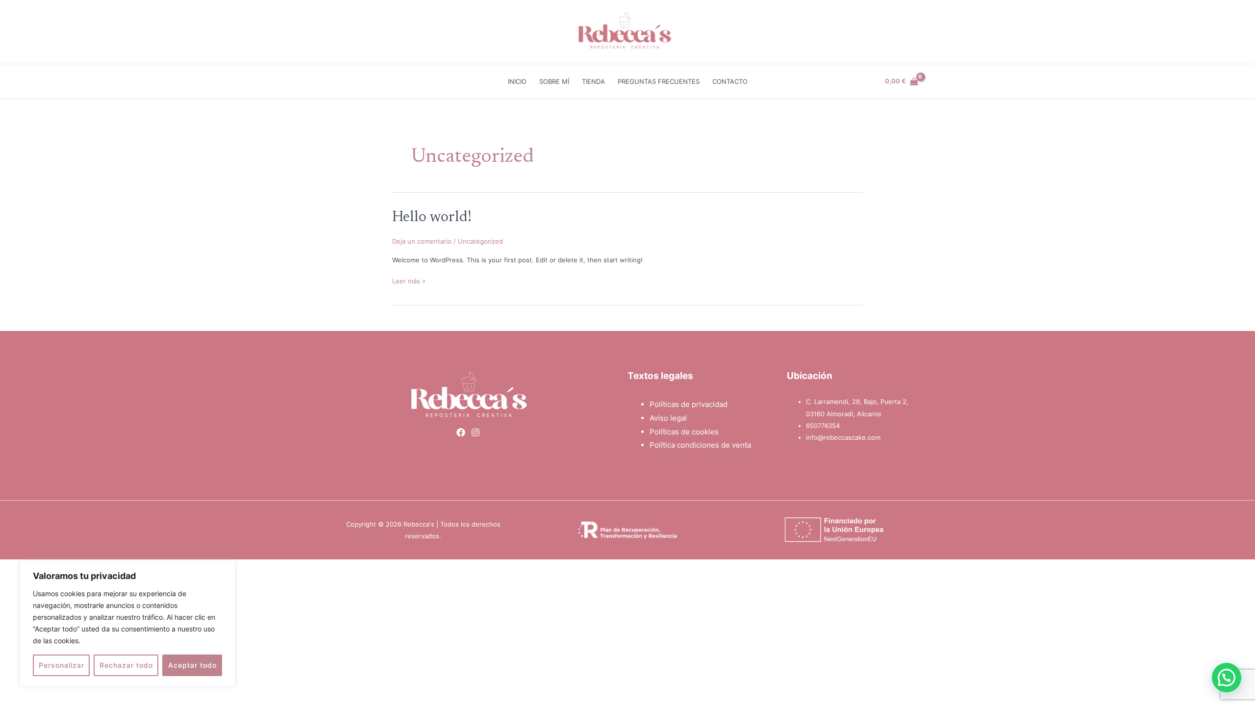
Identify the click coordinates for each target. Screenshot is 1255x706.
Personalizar (61, 665)
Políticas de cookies (684, 431)
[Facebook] (460, 432)
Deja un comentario (422, 241)
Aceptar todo (192, 665)
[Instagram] (475, 432)
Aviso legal (668, 418)
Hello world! (432, 217)
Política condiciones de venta (700, 445)
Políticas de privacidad (689, 404)
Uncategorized (480, 241)
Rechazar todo (126, 665)
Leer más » (409, 280)
